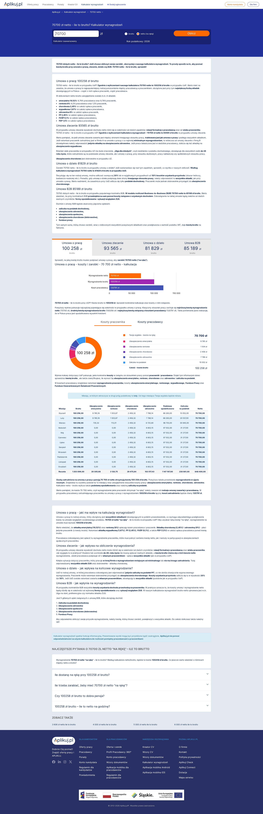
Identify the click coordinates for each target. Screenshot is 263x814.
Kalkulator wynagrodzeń (92, 4)
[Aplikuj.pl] (63, 741)
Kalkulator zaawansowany (65, 41)
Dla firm (253, 4)
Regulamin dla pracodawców (113, 776)
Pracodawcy (48, 4)
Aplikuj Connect (187, 767)
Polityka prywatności (190, 757)
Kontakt (183, 752)
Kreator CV (73, 4)
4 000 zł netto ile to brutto (104, 724)
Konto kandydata (235, 4)
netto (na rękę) (147, 34)
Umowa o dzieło (153, 247)
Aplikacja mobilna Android (156, 767)
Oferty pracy (33, 4)
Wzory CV (148, 752)
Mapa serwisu (186, 777)
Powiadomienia (87, 775)
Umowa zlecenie (112, 247)
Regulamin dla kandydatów (86, 768)
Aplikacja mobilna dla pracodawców (117, 768)
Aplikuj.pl (13, 4)
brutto (131, 34)
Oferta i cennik (114, 747)
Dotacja (183, 772)
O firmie (183, 747)
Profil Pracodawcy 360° (118, 752)
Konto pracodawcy (116, 757)
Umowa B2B (192, 247)
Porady (61, 4)
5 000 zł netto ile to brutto (145, 724)
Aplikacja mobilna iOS (154, 772)
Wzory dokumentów (116, 762)
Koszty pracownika (113, 322)
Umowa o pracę (72, 247)
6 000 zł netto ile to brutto (186, 724)
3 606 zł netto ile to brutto (64, 724)
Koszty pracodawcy (150, 322)
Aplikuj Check (186, 762)
